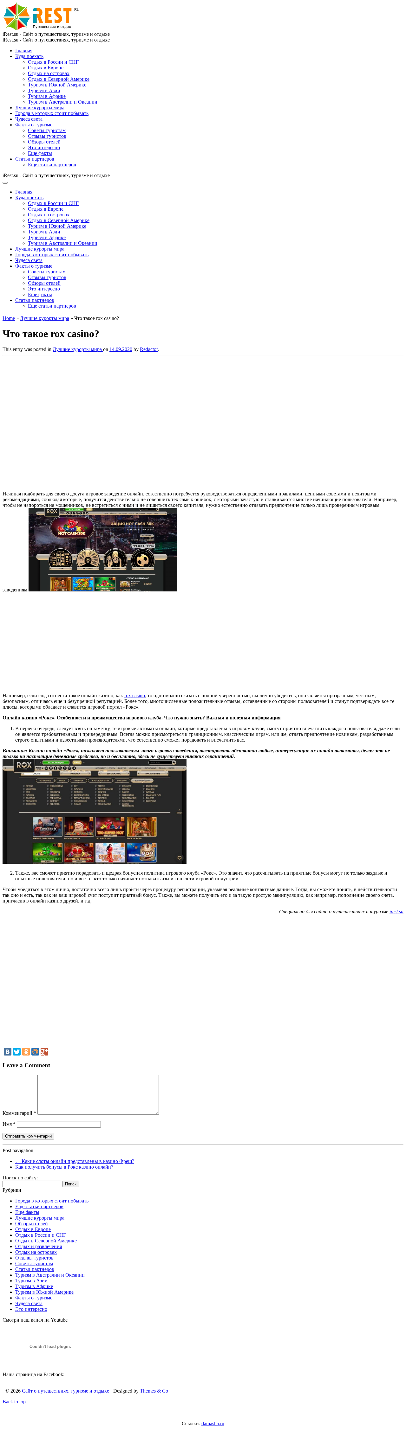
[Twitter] (17, 1052)
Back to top (14, 1401)
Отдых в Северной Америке (58, 79)
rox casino (134, 695)
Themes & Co (154, 1391)
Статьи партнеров (34, 159)
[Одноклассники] (26, 1052)
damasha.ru (212, 1423)
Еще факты (40, 153)
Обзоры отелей (44, 141)
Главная (23, 50)
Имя (9, 1124)
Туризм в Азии (44, 90)
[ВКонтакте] (7, 1052)
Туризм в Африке (47, 96)
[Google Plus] (44, 1052)
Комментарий (19, 1113)
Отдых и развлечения (38, 1246)
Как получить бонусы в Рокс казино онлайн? (67, 1167)
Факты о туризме (33, 124)
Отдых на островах (48, 73)
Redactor (149, 349)
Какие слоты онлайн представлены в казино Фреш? (74, 1161)
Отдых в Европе (45, 67)
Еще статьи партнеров (52, 164)
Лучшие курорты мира (39, 107)
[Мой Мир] (35, 1052)
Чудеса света (29, 119)
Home (9, 318)
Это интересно (44, 147)
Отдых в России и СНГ (53, 62)
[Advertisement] (95, 421)
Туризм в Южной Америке (57, 84)
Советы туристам (47, 130)
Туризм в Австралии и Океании (62, 102)
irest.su (396, 911)
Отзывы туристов (47, 136)
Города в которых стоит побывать (51, 113)
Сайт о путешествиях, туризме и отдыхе (65, 1391)
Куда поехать (29, 56)
